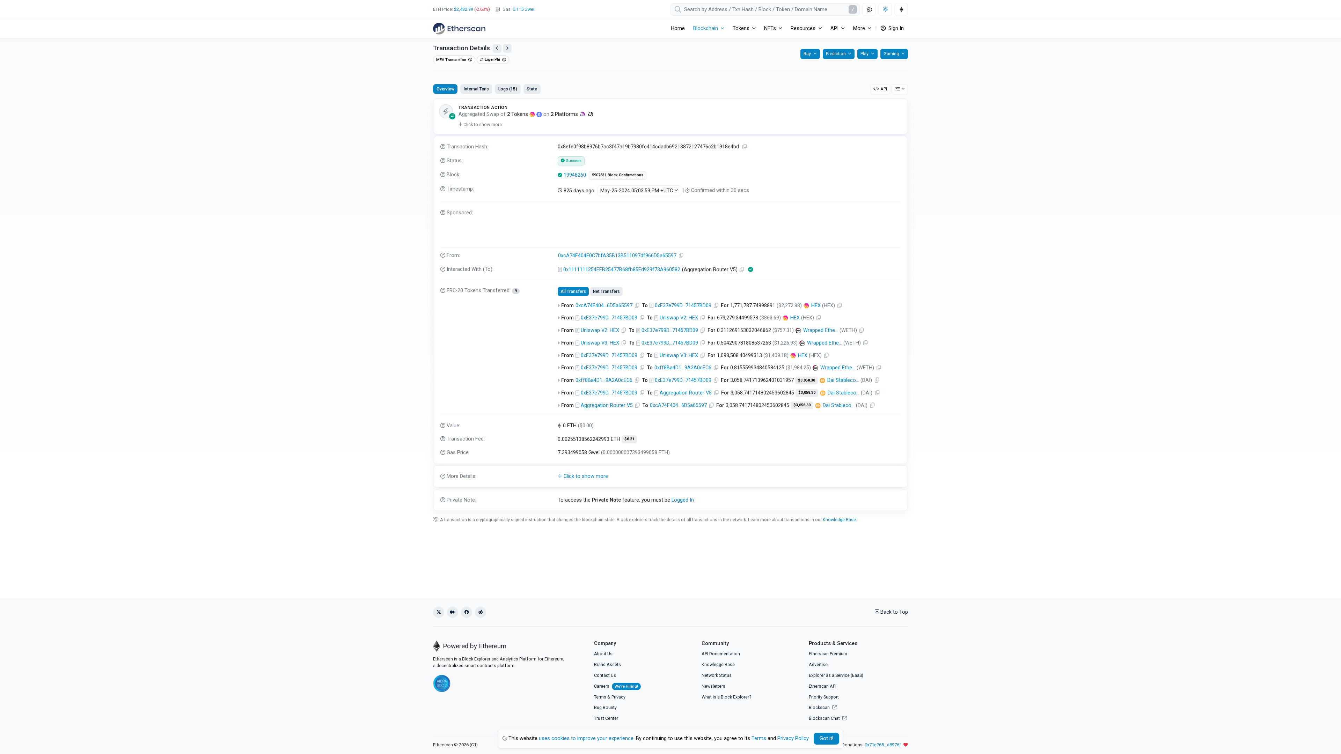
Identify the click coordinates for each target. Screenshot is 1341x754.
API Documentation (721, 653)
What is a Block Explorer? (726, 697)
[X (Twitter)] (438, 612)
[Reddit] (480, 612)
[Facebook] (466, 612)
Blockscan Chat (825, 718)
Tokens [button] (741, 28)
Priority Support (824, 697)
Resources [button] (803, 28)
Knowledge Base (839, 519)
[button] (480, 124)
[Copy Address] (681, 256)
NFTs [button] (770, 28)
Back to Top (894, 612)
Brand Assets (607, 664)
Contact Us (605, 675)
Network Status (717, 675)
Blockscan (820, 707)
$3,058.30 (806, 380)
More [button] (859, 28)
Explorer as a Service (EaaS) (836, 675)
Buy (807, 53)
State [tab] (532, 88)
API (883, 88)
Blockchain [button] (705, 28)
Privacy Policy (792, 738)
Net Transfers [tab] (606, 291)
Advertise (818, 664)
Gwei (523, 9)
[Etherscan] (459, 28)
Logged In (683, 500)
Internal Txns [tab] (476, 88)
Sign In (895, 28)
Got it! (826, 738)
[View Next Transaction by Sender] (507, 48)
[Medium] (452, 612)
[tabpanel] (670, 304)
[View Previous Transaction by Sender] (497, 48)
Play (864, 53)
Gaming (891, 53)
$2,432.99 (463, 9)
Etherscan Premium (828, 653)
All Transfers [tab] (573, 291)
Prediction (836, 53)
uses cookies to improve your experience (586, 738)
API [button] (834, 28)
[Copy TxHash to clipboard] (745, 147)
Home (678, 28)
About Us (603, 653)
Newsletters (713, 686)
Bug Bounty (605, 707)
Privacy (618, 697)
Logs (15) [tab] (507, 88)
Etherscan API (822, 686)
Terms (600, 697)
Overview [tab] (445, 88)
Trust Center (606, 718)
